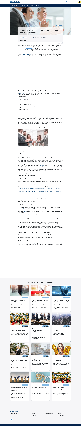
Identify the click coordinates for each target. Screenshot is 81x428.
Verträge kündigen (61, 415)
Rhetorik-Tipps (25, 5)
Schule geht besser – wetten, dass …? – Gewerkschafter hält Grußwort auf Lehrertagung (35, 194)
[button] (79, 2)
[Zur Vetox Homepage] (15, 2)
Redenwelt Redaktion (34, 5)
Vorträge (44, 106)
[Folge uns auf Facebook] (11, 419)
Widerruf (28, 425)
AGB (16, 425)
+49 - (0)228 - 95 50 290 (14, 413)
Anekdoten (33, 221)
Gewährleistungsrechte (62, 418)
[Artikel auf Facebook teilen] (56, 25)
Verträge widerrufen (61, 417)
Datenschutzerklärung (21, 425)
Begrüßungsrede (23, 146)
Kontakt (59, 413)
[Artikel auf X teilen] (58, 25)
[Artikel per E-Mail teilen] (60, 25)
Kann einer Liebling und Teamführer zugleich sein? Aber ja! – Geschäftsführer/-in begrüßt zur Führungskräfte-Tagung (40, 188)
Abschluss (20, 154)
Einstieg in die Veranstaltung (23, 208)
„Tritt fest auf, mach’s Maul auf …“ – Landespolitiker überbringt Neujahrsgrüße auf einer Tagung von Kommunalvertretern (40, 191)
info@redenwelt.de (13, 416)
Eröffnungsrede (22, 93)
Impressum (12, 425)
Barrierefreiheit (33, 425)
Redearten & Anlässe (14, 5)
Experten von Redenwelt (49, 413)
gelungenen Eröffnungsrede (26, 54)
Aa (60, 43)
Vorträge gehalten (29, 48)
